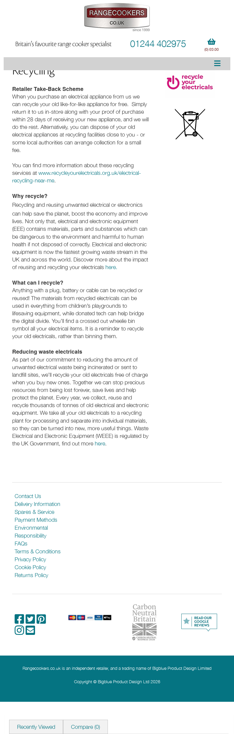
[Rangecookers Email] (30, 632)
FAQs (21, 543)
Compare (85, 727)
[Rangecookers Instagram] (20, 632)
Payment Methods (36, 520)
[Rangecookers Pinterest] (41, 621)
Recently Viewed (36, 727)
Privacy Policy (30, 559)
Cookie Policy (30, 567)
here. (111, 267)
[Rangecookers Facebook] (20, 621)
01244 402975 (158, 43)
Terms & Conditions (38, 551)
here (100, 443)
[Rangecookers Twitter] (31, 621)
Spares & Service (34, 512)
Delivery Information (37, 504)
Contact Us (28, 496)
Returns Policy (31, 575)
